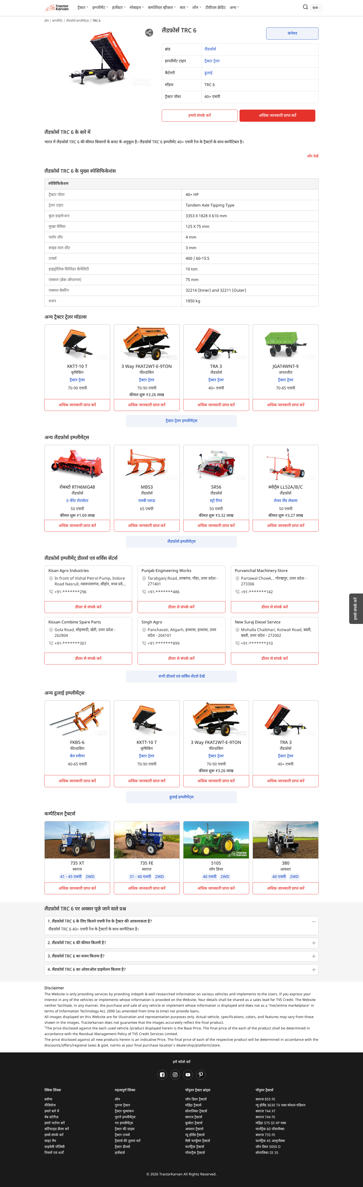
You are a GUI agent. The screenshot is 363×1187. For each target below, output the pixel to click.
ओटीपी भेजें (224, 40)
